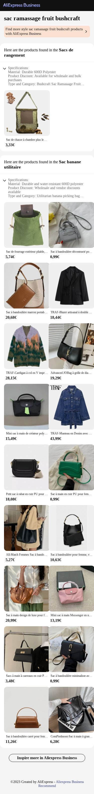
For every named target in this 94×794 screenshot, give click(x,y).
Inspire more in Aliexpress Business (47, 758)
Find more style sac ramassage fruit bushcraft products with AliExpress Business (44, 31)
